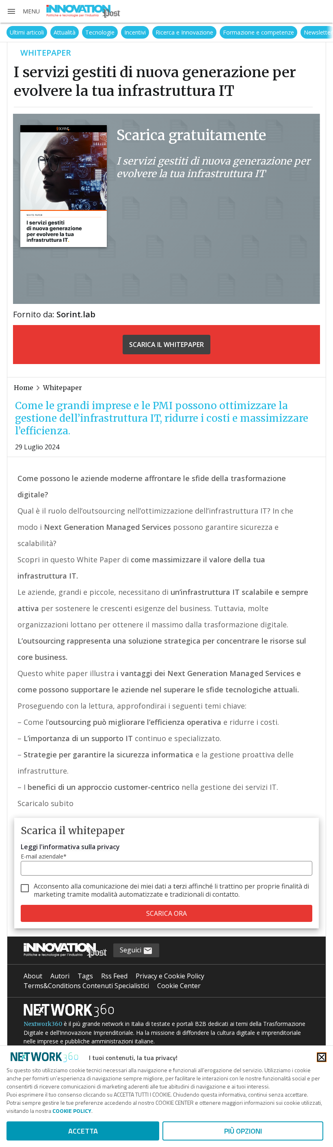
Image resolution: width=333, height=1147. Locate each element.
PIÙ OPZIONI (243, 1130)
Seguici (131, 949)
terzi (180, 886)
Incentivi (135, 32)
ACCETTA (83, 1130)
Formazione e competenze (258, 32)
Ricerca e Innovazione (184, 32)
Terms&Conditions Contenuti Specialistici (86, 985)
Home (23, 388)
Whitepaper (62, 388)
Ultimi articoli (27, 32)
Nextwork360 (43, 1024)
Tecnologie (100, 32)
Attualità (65, 32)
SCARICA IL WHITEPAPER (166, 344)
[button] (23, 11)
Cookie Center (179, 985)
